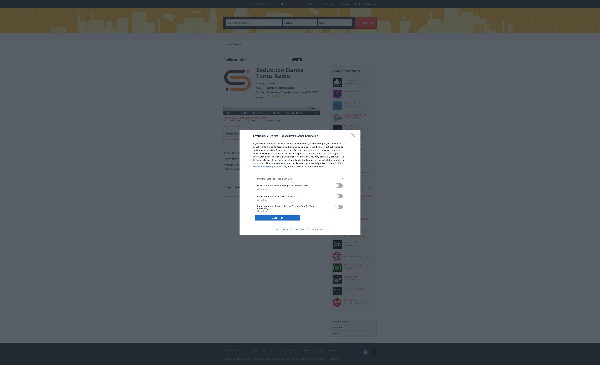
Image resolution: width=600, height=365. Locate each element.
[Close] (354, 136)
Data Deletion (282, 229)
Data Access (300, 229)
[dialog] (300, 182)
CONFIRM (277, 218)
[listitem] (300, 178)
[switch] (339, 185)
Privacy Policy (318, 229)
